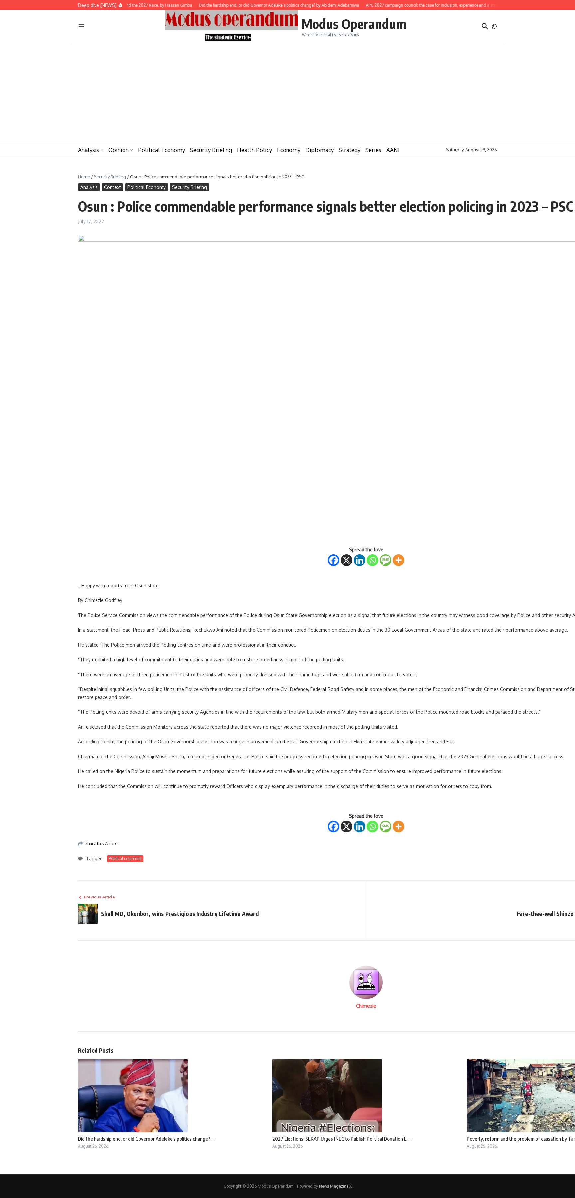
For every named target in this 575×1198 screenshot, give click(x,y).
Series (373, 149)
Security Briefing (211, 149)
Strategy (349, 149)
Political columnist (125, 858)
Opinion (118, 149)
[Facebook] (333, 560)
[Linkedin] (359, 560)
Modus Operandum (354, 23)
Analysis (88, 149)
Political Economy (161, 149)
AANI (393, 149)
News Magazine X (335, 1186)
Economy (288, 149)
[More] (398, 560)
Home (84, 176)
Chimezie (366, 1006)
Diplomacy (319, 149)
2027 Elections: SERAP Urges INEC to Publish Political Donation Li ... (341, 1139)
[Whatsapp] (372, 560)
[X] (346, 560)
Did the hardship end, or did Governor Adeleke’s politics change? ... (146, 1139)
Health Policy (254, 149)
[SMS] (385, 560)
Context (112, 187)
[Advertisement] (287, 93)
